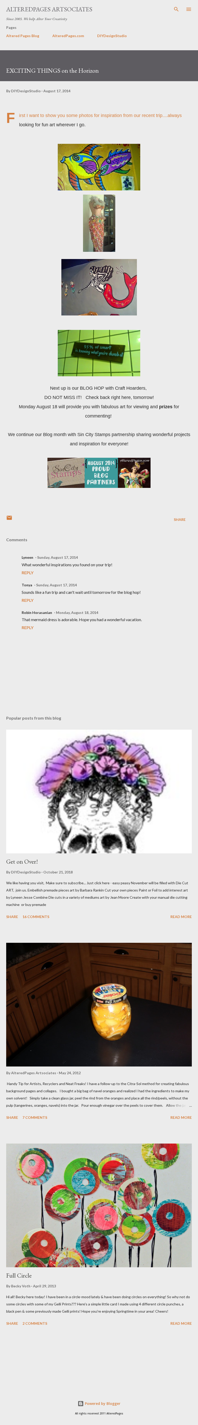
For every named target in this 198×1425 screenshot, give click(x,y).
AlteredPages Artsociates (49, 9)
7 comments (34, 1117)
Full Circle (19, 1275)
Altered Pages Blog (22, 36)
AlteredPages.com (68, 36)
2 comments (34, 1323)
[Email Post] (9, 519)
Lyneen (27, 557)
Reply (28, 572)
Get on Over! (22, 861)
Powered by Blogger (102, 1403)
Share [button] (180, 519)
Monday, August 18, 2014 (77, 612)
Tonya (27, 585)
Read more (181, 916)
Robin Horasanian (37, 612)
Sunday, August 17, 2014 (57, 557)
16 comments (35, 916)
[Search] (176, 9)
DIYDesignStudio (112, 36)
